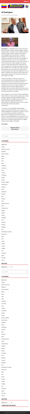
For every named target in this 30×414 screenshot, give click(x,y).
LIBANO (3, 210)
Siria (2, 238)
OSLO (2, 220)
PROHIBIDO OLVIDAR (6, 231)
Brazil (2, 158)
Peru (2, 229)
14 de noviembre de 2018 (8, 15)
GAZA (2, 189)
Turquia (3, 243)
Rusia (2, 236)
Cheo (17, 15)
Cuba (2, 170)
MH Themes (23, 412)
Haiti (2, 196)
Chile (2, 161)
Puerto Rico (4, 234)
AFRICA (3, 146)
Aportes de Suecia (5, 149)
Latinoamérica (4, 208)
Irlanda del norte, (5, 203)
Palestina (3, 222)
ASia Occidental (4, 154)
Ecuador (3, 172)
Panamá (3, 224)
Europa (3, 180)
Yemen (3, 260)
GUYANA (3, 194)
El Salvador (3, 175)
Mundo (3, 215)
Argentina (3, 151)
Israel (2, 205)
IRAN (2, 201)
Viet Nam (3, 257)
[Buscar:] (15, 136)
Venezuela (3, 253)
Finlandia (3, 187)
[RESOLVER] (15, 6)
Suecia (2, 241)
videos (2, 255)
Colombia (3, 165)
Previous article (15, 127)
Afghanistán (4, 144)
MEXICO (3, 213)
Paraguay (3, 227)
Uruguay (3, 248)
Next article (15, 129)
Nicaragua (3, 217)
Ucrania (3, 246)
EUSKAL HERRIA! (5, 182)
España (3, 177)
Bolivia (2, 156)
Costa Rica (3, 168)
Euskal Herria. (4, 184)
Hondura (3, 198)
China (2, 163)
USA (2, 250)
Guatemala (3, 191)
